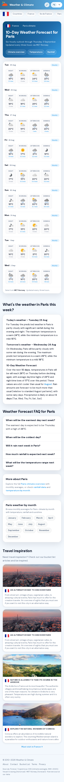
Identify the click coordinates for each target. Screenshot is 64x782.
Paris (59, 14)
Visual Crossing (9, 771)
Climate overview (16, 52)
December (13, 536)
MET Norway (19, 290)
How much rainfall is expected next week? (30, 454)
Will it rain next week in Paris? (23, 445)
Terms (34, 764)
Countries (17, 14)
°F (59, 5)
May (10, 524)
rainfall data (39, 487)
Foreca (13, 769)
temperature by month (18, 490)
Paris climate (29, 26)
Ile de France (46, 14)
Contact (14, 764)
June (20, 524)
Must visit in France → (32, 746)
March (39, 518)
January (12, 518)
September (13, 530)
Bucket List (25, 764)
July (30, 524)
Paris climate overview (33, 484)
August (48, 384)
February (26, 518)
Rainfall (50, 52)
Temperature (35, 52)
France (31, 14)
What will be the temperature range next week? (30, 464)
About (5, 764)
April (50, 518)
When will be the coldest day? (23, 437)
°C (54, 5)
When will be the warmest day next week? (30, 420)
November (44, 530)
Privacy (42, 764)
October (29, 530)
